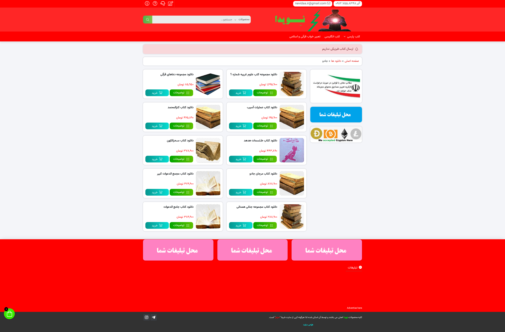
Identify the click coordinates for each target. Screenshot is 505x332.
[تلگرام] (153, 317)
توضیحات (262, 92)
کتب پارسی (353, 36)
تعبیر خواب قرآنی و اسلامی (305, 36)
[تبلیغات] (336, 114)
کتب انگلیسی (332, 36)
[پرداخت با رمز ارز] (336, 134)
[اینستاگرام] (146, 317)
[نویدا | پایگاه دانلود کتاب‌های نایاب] (312, 20)
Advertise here (354, 308)
